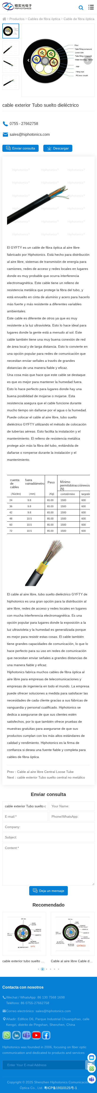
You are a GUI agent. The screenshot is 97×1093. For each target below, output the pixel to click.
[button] (28, 60)
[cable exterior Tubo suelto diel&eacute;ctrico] (58, 60)
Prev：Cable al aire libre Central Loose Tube (40, 772)
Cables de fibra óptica (44, 19)
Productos (16, 19)
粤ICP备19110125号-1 (60, 1088)
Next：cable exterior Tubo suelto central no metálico (46, 777)
